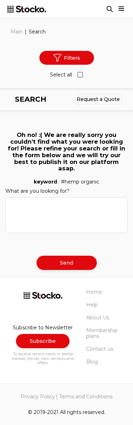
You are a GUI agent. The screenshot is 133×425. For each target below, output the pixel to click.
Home (94, 292)
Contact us (99, 349)
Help (92, 305)
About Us (97, 317)
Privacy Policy (38, 396)
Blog (92, 361)
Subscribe (43, 341)
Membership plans (102, 333)
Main (17, 31)
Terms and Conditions (85, 396)
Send (66, 263)
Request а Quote (98, 99)
